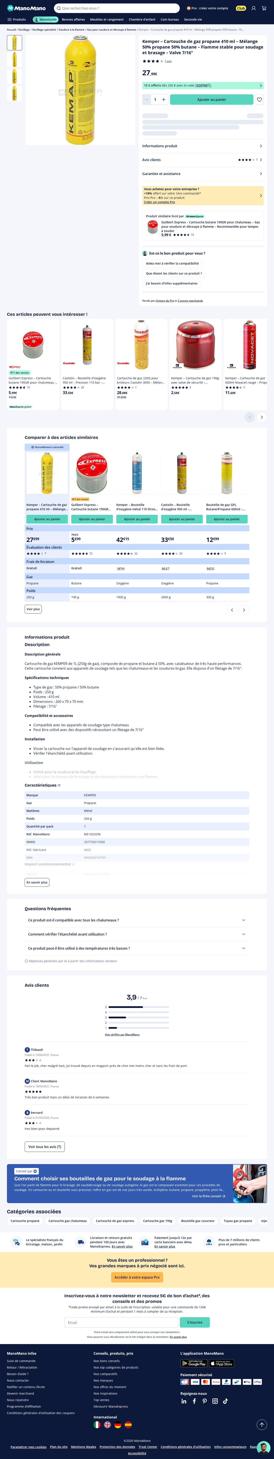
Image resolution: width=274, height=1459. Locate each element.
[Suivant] (262, 417)
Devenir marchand (20, 1393)
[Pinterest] (204, 1401)
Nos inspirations (105, 1393)
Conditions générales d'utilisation (186, 1447)
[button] (203, 225)
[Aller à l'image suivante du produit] (127, 90)
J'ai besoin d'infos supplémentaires (172, 283)
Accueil (11, 29)
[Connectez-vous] (253, 8)
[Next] (244, 610)
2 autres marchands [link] (190, 301)
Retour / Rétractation (22, 1367)
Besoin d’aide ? (17, 1374)
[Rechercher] (59, 8)
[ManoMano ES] (128, 1424)
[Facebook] (194, 1401)
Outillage (24, 29)
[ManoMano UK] (107, 1424)
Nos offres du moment (110, 1387)
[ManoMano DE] (117, 1424)
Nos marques (103, 1380)
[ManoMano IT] (97, 1424)
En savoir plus (178, 1337)
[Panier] (264, 8)
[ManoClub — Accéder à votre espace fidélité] (241, 8)
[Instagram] (215, 1401)
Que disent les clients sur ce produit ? (174, 273)
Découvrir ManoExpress (111, 1406)
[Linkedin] (183, 1401)
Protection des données (117, 1447)
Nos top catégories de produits (116, 1367)
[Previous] (232, 610)
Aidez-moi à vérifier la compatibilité (172, 263)
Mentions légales (83, 1447)
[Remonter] (262, 1425)
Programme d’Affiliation (24, 1406)
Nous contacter (18, 1380)
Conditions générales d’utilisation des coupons (41, 1413)
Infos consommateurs (230, 1447)
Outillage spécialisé (44, 29)
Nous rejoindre (18, 1400)
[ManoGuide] (264, 1448)
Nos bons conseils (107, 1361)
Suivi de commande (21, 1361)
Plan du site (59, 1447)
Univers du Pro (165, 301)
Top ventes (101, 1400)
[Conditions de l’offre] (261, 85)
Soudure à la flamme (71, 29)
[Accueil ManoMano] (27, 8)
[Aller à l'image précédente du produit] (34, 90)
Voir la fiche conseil (206, 1196)
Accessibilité (137, 1453)
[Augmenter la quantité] (164, 99)
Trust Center (148, 1447)
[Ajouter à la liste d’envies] (259, 99)
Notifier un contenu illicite (26, 1387)
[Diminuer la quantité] (146, 99)
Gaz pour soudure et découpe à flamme (111, 29)
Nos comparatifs (105, 1374)
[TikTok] (225, 1401)
